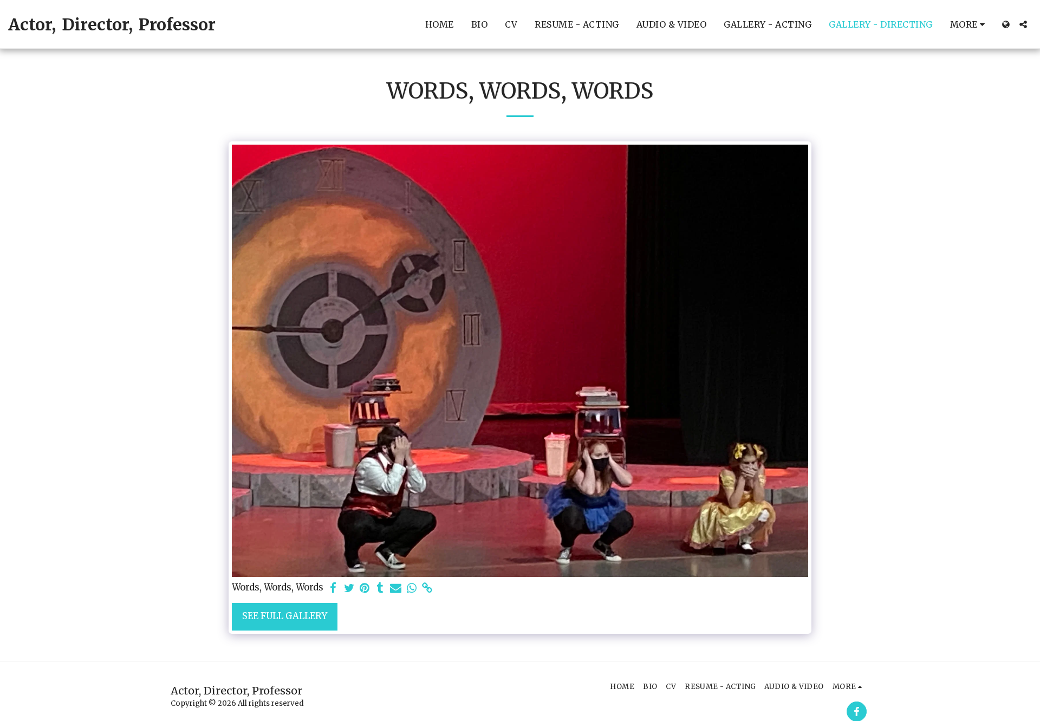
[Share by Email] (395, 588)
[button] (1023, 24)
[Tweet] (349, 588)
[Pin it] (364, 588)
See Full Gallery (284, 616)
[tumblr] (380, 588)
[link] (427, 588)
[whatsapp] (411, 588)
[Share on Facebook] (333, 588)
